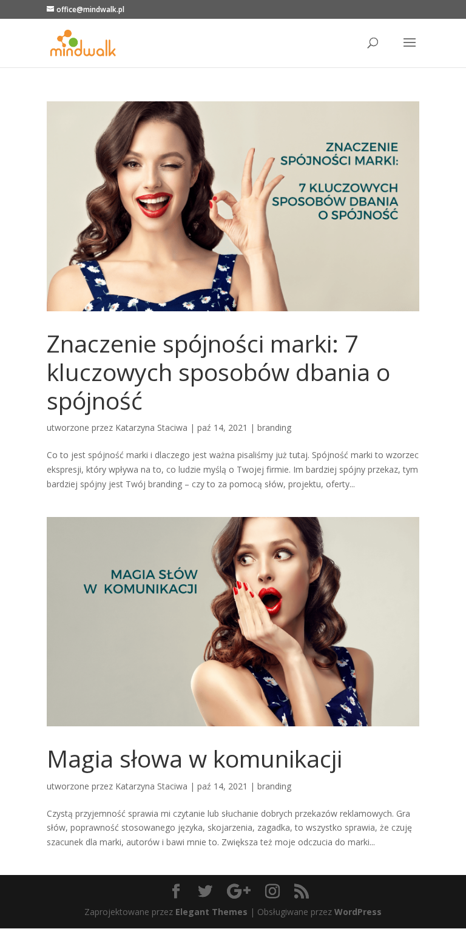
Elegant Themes (211, 911)
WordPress (358, 911)
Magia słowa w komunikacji (194, 758)
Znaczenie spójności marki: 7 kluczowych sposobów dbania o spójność (218, 371)
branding (274, 427)
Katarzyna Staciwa (151, 427)
